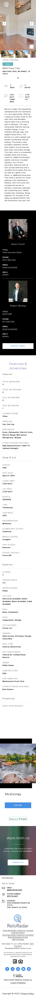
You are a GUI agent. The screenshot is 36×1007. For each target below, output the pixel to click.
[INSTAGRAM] (13, 969)
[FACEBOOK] (7, 969)
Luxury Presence (18, 983)
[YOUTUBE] (23, 969)
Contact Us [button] (18, 862)
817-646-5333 (8, 322)
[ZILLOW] (29, 969)
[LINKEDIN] (18, 969)
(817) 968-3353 (9, 260)
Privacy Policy (27, 994)
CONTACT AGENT (18, 346)
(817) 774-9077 (12, 896)
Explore (18, 805)
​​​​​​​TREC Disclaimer (18, 939)
